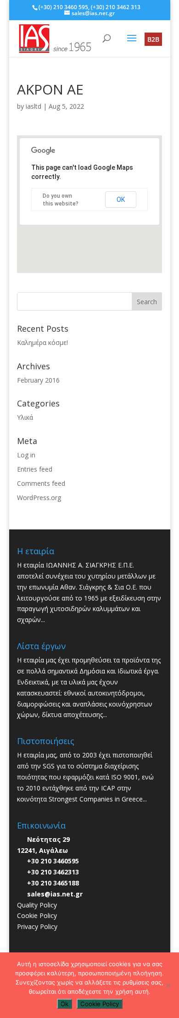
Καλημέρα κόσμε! (42, 342)
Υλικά (25, 417)
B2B (153, 39)
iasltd (33, 106)
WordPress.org (39, 497)
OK (121, 199)
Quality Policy (37, 905)
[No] (167, 985)
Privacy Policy (37, 926)
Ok (64, 1003)
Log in (26, 455)
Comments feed (41, 483)
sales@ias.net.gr (55, 894)
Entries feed (34, 469)
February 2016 (38, 380)
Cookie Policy (37, 915)
